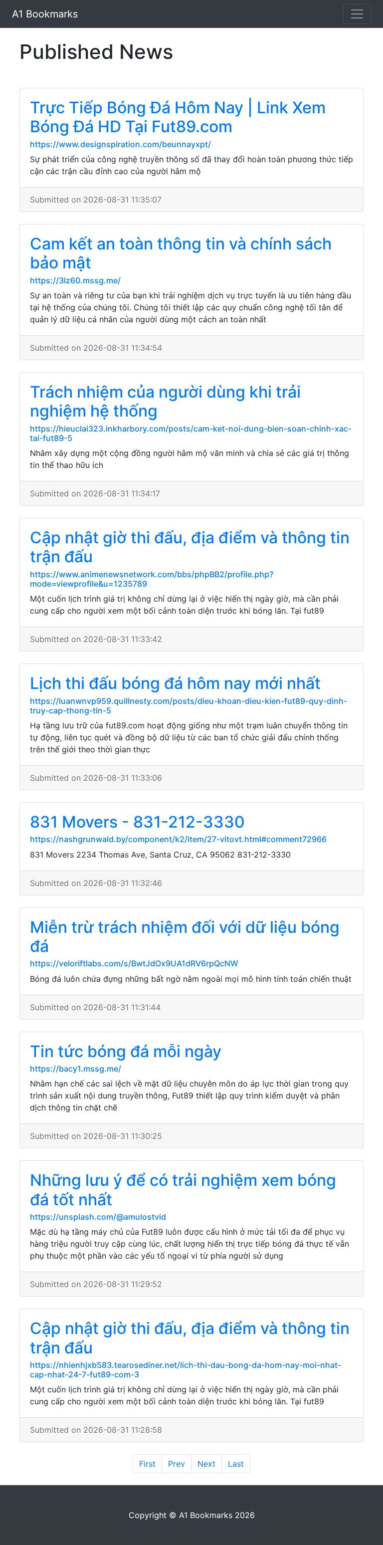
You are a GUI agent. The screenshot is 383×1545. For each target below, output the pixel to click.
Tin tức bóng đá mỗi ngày (125, 1051)
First (147, 1464)
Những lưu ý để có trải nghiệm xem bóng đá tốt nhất (183, 1189)
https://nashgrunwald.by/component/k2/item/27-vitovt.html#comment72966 (178, 839)
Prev (176, 1464)
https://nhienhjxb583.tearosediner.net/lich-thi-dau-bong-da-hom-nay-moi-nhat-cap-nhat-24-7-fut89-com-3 (185, 1369)
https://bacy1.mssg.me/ (75, 1069)
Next (206, 1464)
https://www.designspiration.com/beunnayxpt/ (120, 144)
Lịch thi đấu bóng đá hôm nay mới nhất (175, 683)
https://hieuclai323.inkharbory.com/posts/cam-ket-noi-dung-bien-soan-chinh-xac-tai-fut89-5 (191, 433)
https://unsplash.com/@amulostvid (98, 1217)
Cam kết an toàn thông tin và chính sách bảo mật (181, 253)
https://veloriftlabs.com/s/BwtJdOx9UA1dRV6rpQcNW (134, 963)
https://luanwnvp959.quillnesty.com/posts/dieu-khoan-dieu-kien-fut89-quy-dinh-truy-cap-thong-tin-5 (188, 705)
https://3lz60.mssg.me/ (75, 280)
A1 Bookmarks (45, 14)
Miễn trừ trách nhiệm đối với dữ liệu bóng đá (185, 936)
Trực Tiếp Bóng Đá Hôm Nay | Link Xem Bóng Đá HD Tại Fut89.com (178, 117)
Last (236, 1464)
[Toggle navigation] (357, 14)
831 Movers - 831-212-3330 (137, 822)
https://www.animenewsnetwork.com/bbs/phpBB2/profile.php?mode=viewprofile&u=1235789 (151, 579)
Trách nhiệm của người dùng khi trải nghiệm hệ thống (165, 401)
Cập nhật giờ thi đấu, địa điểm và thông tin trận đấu (190, 547)
